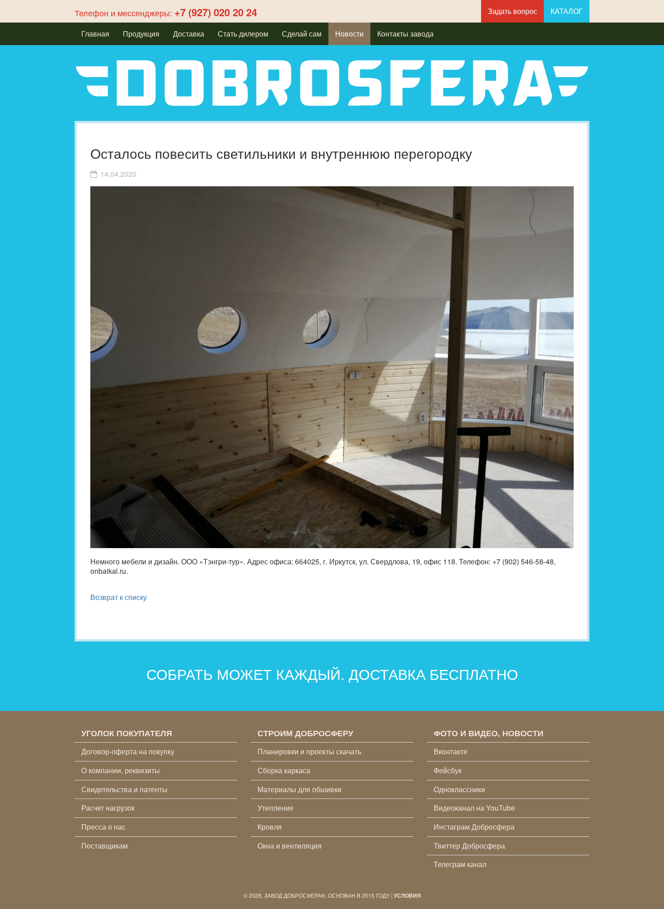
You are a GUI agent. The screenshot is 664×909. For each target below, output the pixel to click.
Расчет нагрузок (108, 808)
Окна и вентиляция (289, 845)
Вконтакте (451, 751)
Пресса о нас (103, 826)
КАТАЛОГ (567, 11)
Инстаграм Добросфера (474, 826)
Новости (349, 33)
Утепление (275, 808)
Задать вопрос (512, 11)
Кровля (269, 826)
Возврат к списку (118, 597)
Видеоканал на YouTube (474, 808)
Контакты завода (405, 33)
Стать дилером (243, 33)
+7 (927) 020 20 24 (215, 12)
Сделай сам (302, 33)
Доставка (188, 33)
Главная (95, 33)
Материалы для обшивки (299, 789)
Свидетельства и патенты (124, 789)
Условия (407, 895)
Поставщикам (104, 845)
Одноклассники (459, 789)
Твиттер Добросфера (469, 845)
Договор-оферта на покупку (127, 751)
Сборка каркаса (283, 770)
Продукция (141, 33)
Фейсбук (448, 770)
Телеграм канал (460, 864)
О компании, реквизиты (120, 770)
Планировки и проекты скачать (309, 751)
